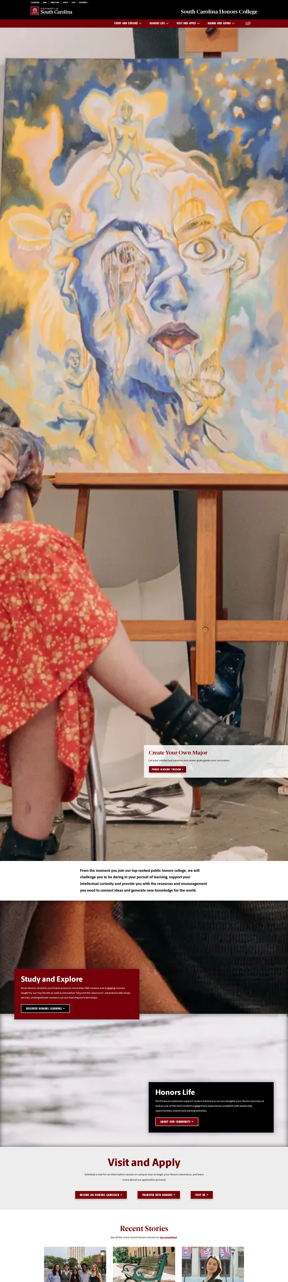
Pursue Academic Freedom (166, 769)
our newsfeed (168, 1237)
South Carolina (219, 11)
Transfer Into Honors (157, 1195)
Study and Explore (126, 23)
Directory (54, 3)
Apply (65, 3)
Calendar (35, 3)
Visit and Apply (186, 23)
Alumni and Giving (219, 23)
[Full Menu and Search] (248, 23)
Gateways (83, 3)
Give (73, 3)
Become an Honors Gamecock (99, 1195)
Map (45, 3)
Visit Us (200, 1195)
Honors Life (157, 23)
